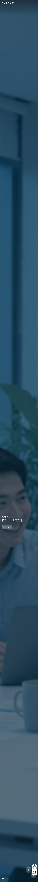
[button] (28, 869)
